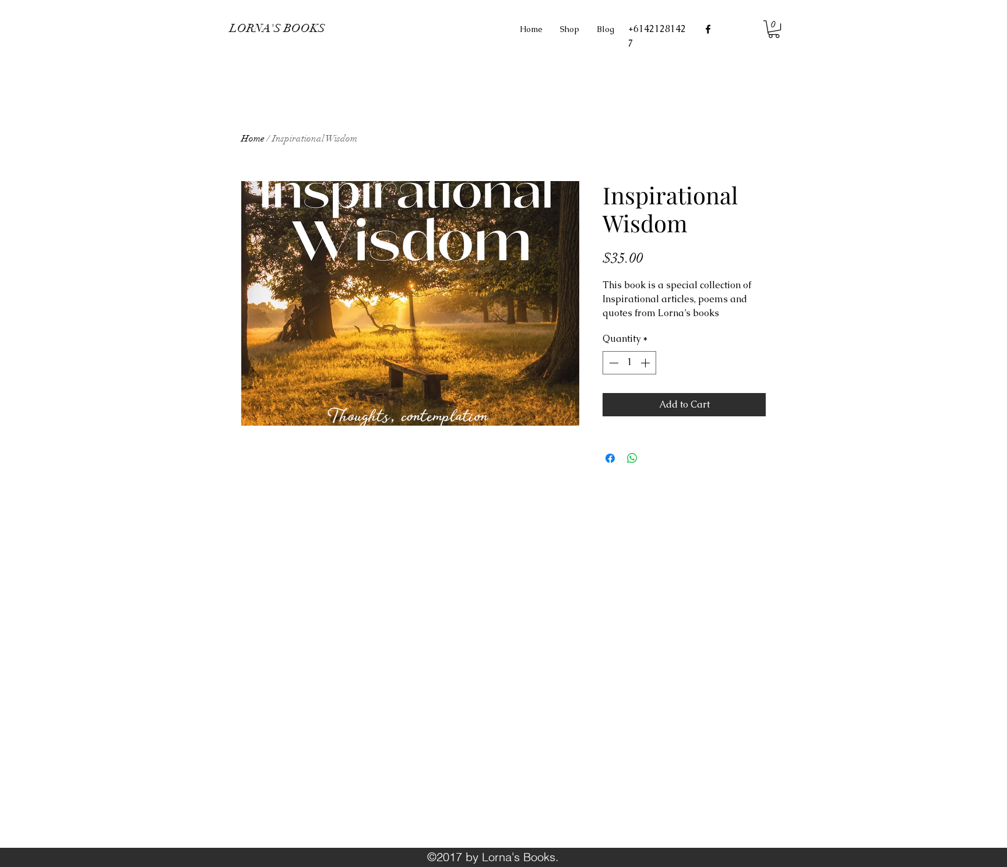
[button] (773, 29)
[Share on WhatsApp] (632, 458)
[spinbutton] (629, 363)
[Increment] (646, 363)
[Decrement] (612, 363)
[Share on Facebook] (610, 458)
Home (253, 138)
